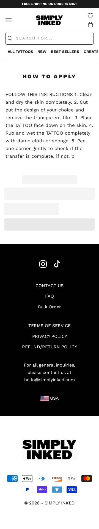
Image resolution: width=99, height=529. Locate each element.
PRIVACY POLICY (49, 336)
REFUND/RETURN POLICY (49, 346)
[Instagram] (43, 264)
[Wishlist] (90, 16)
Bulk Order (49, 306)
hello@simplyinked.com (49, 379)
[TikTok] (57, 264)
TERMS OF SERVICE (49, 325)
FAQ (49, 296)
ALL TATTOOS (20, 51)
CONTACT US (49, 285)
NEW (41, 51)
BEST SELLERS (65, 51)
